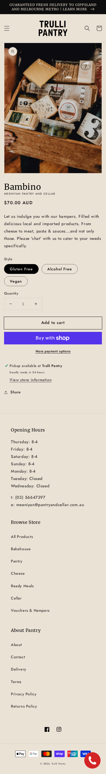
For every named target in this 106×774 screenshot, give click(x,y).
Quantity (11, 293)
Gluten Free (21, 269)
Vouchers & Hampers (30, 610)
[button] (7, 28)
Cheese (18, 573)
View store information (31, 380)
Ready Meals (22, 586)
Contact (18, 657)
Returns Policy (24, 706)
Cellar (16, 598)
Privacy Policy (23, 694)
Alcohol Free (59, 269)
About (16, 644)
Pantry (17, 561)
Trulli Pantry (59, 763)
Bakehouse (21, 549)
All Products (22, 536)
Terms (16, 681)
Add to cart (53, 323)
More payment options (53, 351)
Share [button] (15, 392)
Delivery (18, 669)
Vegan (16, 281)
